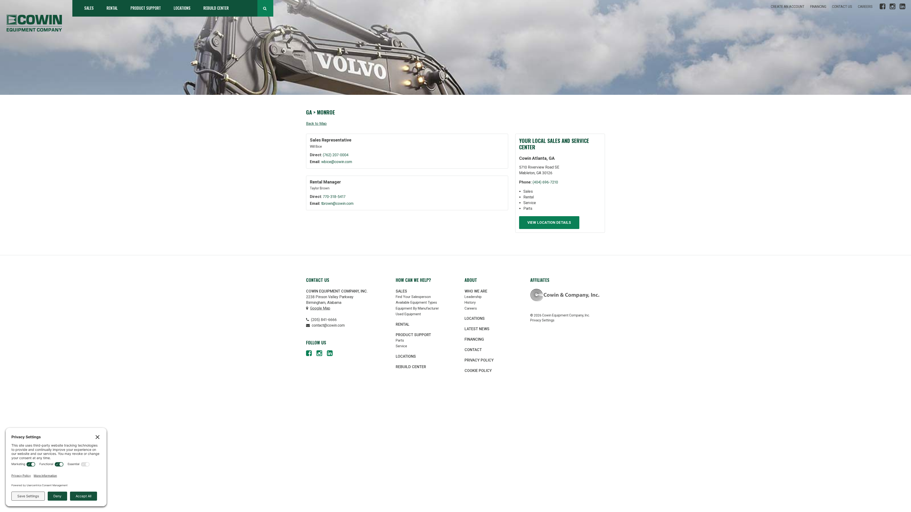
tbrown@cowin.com (337, 203)
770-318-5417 (334, 196)
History (470, 302)
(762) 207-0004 (336, 155)
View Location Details (549, 222)
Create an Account (787, 7)
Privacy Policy (479, 360)
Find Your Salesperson (413, 297)
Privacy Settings (542, 320)
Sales (89, 8)
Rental (112, 8)
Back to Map (316, 123)
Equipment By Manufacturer (417, 308)
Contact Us (842, 7)
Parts (400, 340)
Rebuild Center (216, 8)
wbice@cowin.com (336, 162)
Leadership (473, 297)
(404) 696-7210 (545, 182)
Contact (473, 349)
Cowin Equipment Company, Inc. (34, 23)
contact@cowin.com (328, 325)
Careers (865, 7)
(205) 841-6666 (323, 319)
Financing (818, 7)
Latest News (477, 329)
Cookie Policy (478, 370)
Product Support (145, 8)
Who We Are (476, 291)
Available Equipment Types (416, 302)
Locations (182, 8)
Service (401, 346)
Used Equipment (408, 314)
